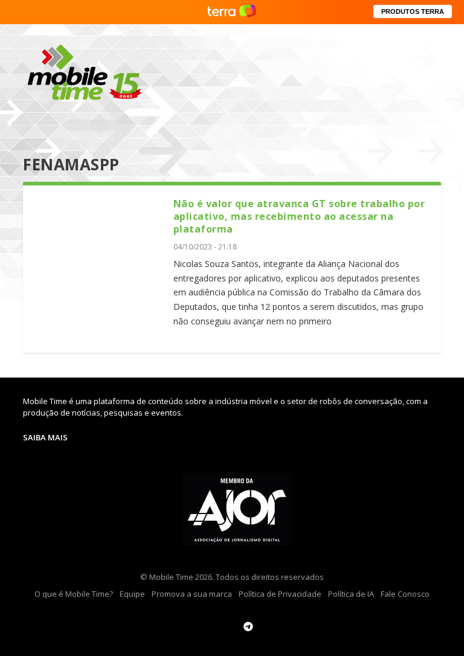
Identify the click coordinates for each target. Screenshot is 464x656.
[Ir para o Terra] (232, 12)
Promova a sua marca (192, 593)
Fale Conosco (405, 593)
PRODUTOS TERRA (412, 11)
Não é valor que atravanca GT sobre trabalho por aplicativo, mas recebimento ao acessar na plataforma (299, 216)
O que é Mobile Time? (73, 593)
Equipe (132, 593)
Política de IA (351, 593)
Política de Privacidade (280, 593)
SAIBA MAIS (45, 437)
